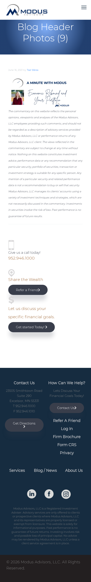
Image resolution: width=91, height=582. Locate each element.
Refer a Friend (27, 290)
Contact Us (65, 408)
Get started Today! (30, 327)
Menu (84, 7)
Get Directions (24, 423)
